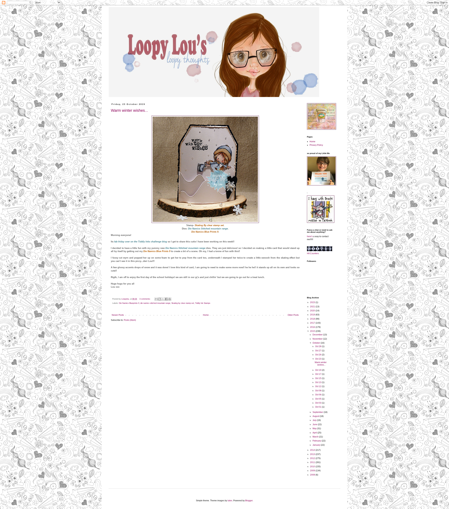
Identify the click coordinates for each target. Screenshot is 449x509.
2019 (313, 314)
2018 (313, 319)
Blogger (249, 500)
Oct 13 (318, 382)
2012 (313, 458)
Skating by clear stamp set (182, 303)
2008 (313, 475)
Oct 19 (318, 370)
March (316, 437)
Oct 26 (318, 354)
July (315, 420)
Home (206, 315)
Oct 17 (318, 374)
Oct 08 (318, 390)
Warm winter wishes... (129, 110)
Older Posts (293, 315)
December (318, 334)
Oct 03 (318, 403)
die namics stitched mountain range (155, 303)
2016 (313, 327)
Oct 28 (318, 346)
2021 (313, 306)
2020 (313, 310)
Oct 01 (318, 407)
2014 (313, 450)
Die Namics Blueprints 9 (129, 303)
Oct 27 (318, 350)
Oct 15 (318, 378)
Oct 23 (318, 359)
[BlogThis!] (159, 299)
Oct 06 (318, 394)
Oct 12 (318, 386)
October (317, 343)
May (315, 428)
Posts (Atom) (130, 320)
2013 (313, 454)
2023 (313, 302)
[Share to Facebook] (166, 299)
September (318, 412)
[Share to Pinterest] (169, 299)
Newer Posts (118, 315)
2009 (313, 470)
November (318, 339)
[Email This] (156, 299)
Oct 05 (318, 399)
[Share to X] (163, 299)
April (315, 432)
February (317, 441)
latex (230, 500)
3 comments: (145, 299)
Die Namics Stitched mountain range (185, 248)
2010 (313, 466)
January (317, 445)
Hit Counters (313, 253)
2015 (313, 331)
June (315, 424)
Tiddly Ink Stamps (202, 303)
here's (310, 236)
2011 (313, 462)
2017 (313, 323)
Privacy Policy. (316, 145)
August (316, 416)
